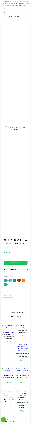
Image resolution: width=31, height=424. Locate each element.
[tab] (7, 295)
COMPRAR (15, 262)
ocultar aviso (22, 5)
